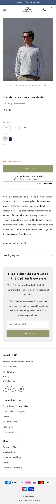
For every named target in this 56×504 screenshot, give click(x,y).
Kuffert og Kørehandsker (14, 103)
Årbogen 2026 (9, 447)
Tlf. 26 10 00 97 (10, 366)
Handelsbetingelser (11, 421)
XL (25, 127)
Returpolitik (8, 426)
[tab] (16, 85)
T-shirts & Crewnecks (12, 467)
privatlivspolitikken (27, 315)
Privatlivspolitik (9, 431)
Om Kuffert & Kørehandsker (15, 406)
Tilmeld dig (28, 333)
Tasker (6, 462)
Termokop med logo (12, 457)
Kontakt (6, 416)
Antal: (5, 144)
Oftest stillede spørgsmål (14, 411)
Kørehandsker (9, 452)
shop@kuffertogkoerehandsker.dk (18, 361)
